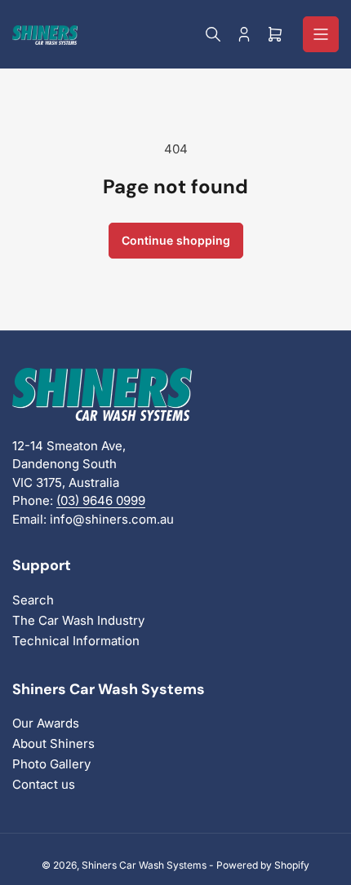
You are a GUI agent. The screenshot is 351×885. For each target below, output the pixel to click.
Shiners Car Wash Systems (144, 865)
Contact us (43, 784)
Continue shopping (176, 240)
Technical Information (76, 640)
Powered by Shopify (262, 865)
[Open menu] (321, 34)
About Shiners (53, 743)
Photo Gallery (51, 764)
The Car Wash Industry (78, 620)
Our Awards (45, 723)
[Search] (213, 34)
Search (33, 600)
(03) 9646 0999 (100, 500)
